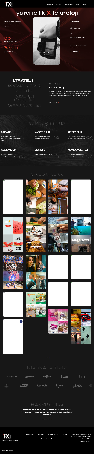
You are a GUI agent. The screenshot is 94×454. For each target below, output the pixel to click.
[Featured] (21, 321)
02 (56, 137)
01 (23, 138)
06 (89, 156)
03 (89, 137)
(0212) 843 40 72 (86, 439)
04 (22, 156)
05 (55, 155)
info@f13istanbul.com (86, 441)
